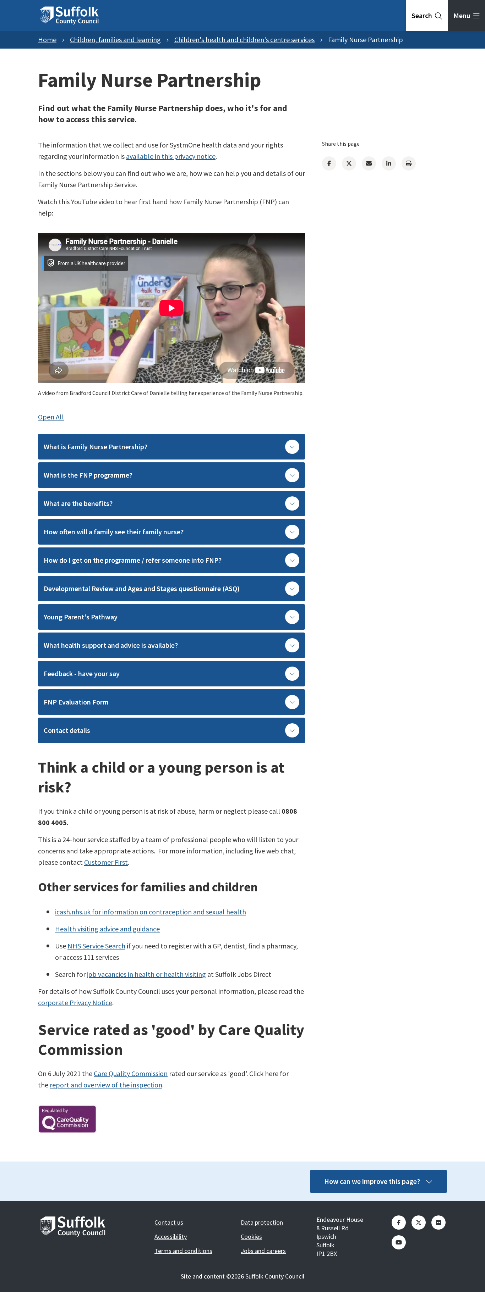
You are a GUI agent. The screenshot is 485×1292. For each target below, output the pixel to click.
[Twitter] (349, 163)
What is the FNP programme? (88, 474)
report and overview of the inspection (106, 1084)
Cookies (251, 1236)
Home (47, 39)
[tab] (427, 15)
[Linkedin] (389, 163)
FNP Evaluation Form (76, 701)
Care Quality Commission (131, 1073)
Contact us (168, 1222)
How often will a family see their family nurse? (114, 531)
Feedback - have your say (82, 673)
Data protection (262, 1222)
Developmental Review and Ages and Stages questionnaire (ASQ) (142, 588)
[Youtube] (399, 1242)
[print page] (409, 163)
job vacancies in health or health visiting (146, 974)
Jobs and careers (263, 1251)
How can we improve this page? (372, 1181)
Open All (51, 416)
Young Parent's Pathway (81, 616)
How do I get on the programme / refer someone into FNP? (133, 560)
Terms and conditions (183, 1251)
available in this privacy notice (171, 156)
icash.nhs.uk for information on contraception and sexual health (150, 911)
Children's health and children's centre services (244, 39)
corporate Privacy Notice (75, 1002)
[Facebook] (329, 163)
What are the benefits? (78, 503)
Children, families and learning (115, 39)
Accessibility (170, 1236)
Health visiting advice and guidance (107, 928)
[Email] (369, 163)
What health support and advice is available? (111, 645)
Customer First (106, 862)
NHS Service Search (96, 945)
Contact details (67, 730)
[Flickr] (438, 1222)
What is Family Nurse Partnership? (95, 446)
